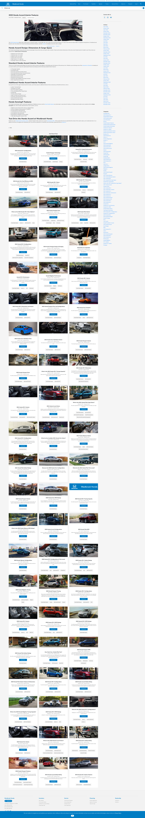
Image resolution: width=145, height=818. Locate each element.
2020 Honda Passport (107, 172)
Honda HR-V (106, 204)
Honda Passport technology (109, 126)
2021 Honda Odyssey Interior (109, 177)
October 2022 (106, 64)
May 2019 (105, 98)
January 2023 (106, 60)
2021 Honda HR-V (107, 188)
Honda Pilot (105, 153)
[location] (106, 0)
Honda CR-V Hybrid (107, 243)
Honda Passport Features (108, 123)
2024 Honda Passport (107, 234)
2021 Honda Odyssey (107, 175)
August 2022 (106, 66)
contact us (64, 122)
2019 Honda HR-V (107, 146)
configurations (106, 165)
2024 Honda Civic (107, 237)
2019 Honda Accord (107, 118)
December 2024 (106, 33)
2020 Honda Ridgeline (108, 167)
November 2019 (106, 91)
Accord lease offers (51, 120)
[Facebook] (104, 17)
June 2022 (105, 68)
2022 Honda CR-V (107, 194)
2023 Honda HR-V (107, 202)
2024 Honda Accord (107, 224)
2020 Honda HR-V (107, 161)
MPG (104, 227)
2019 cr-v (105, 137)
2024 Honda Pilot (107, 215)
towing (104, 170)
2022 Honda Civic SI (107, 199)
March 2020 (105, 87)
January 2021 (106, 80)
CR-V (104, 142)
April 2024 (105, 45)
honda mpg (105, 156)
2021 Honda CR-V (107, 191)
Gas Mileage (106, 226)
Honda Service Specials (68, 800)
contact (44, 43)
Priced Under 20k (42, 805)
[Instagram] (108, 17)
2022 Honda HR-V (107, 200)
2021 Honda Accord (107, 184)
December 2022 (106, 61)
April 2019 (105, 99)
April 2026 (105, 26)
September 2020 (107, 82)
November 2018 (106, 104)
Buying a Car (106, 134)
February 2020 (106, 88)
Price (104, 219)
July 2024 (105, 41)
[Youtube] (111, 17)
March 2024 (105, 47)
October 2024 (106, 36)
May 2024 (105, 44)
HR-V (104, 162)
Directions (117, 802)
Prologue (105, 245)
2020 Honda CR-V (107, 159)
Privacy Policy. (118, 813)
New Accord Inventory (51, 46)
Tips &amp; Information (108, 210)
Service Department (67, 802)
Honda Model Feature (107, 208)
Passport (105, 173)
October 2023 (106, 53)
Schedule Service (67, 803)
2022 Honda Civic (107, 196)
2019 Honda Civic (107, 135)
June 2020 (105, 85)
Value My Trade (92, 803)
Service (104, 121)
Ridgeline (105, 169)
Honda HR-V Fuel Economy (109, 205)
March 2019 (105, 101)
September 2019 (107, 95)
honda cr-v (105, 140)
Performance (106, 238)
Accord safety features (49, 104)
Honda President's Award (108, 223)
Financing (92, 798)
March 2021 (105, 77)
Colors (104, 230)
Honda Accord (106, 186)
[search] (140, 4)
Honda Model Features (30, 17)
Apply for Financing (93, 802)
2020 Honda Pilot (107, 145)
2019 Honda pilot (107, 151)
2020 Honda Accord (15, 42)
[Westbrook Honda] (14, 4)
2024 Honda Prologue (108, 216)
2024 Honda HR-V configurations (110, 211)
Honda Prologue (106, 218)
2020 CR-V (105, 164)
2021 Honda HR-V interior (108, 189)
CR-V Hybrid (106, 242)
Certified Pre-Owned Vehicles (44, 803)
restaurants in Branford (87, 65)
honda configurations (107, 138)
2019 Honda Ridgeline (108, 143)
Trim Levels (105, 221)
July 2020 (105, 83)
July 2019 (105, 96)
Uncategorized (106, 113)
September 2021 (107, 72)
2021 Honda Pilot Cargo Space (109, 180)
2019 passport (106, 154)
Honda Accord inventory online (22, 120)
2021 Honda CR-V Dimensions (109, 192)
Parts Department (67, 805)
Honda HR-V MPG (107, 207)
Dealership (118, 798)
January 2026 (106, 28)
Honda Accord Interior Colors (109, 132)
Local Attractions (106, 119)
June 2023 (105, 58)
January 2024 (106, 50)
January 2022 (106, 71)
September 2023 (107, 55)
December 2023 (106, 52)
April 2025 (105, 30)
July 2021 (105, 74)
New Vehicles (41, 800)
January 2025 (106, 31)
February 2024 (106, 49)
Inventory (41, 798)
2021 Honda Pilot (107, 178)
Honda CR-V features (107, 127)
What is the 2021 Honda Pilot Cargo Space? (112, 183)
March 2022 (105, 69)
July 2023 (105, 56)
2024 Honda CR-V (107, 229)
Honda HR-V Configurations (109, 213)
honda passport (106, 158)
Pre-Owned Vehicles (42, 802)
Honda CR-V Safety (107, 129)
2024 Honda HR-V (107, 235)
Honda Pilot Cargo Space (108, 181)
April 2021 (105, 76)
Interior (104, 150)
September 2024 (107, 37)
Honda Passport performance (109, 124)
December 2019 (106, 90)
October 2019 (106, 93)
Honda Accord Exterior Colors (109, 131)
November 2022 (106, 63)
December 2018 (106, 102)
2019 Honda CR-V (107, 115)
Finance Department (93, 800)
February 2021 (106, 79)
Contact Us (57, 46)
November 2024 (106, 34)
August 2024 (106, 39)
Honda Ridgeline (106, 240)
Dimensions (105, 232)
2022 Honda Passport (107, 197)
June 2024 (105, 42)
